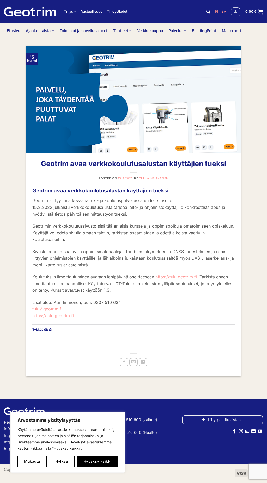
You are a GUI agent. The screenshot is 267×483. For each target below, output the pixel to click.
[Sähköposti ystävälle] (133, 362)
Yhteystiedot (117, 12)
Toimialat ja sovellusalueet (83, 30)
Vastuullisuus (91, 12)
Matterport (231, 30)
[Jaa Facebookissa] (124, 362)
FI (217, 11)
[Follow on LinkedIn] (253, 431)
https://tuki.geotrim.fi (176, 276)
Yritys (68, 12)
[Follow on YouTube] (260, 431)
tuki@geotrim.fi (47, 308)
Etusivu (13, 30)
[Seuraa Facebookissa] (234, 431)
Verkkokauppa (150, 30)
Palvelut (175, 30)
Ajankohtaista (38, 30)
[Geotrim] (30, 11)
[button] (235, 11)
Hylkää (61, 461)
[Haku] (208, 12)
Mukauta (32, 461)
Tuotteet (120, 30)
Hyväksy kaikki (97, 461)
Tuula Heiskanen (153, 178)
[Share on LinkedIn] (143, 362)
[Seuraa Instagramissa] (241, 431)
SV (223, 11)
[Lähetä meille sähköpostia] (247, 431)
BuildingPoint (204, 30)
